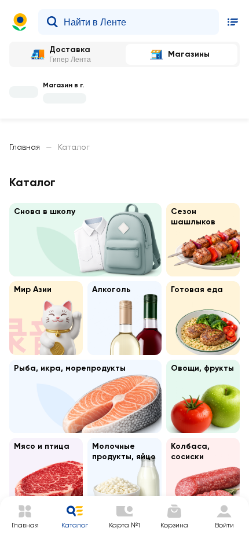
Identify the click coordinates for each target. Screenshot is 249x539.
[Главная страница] (19, 22)
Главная (24, 147)
